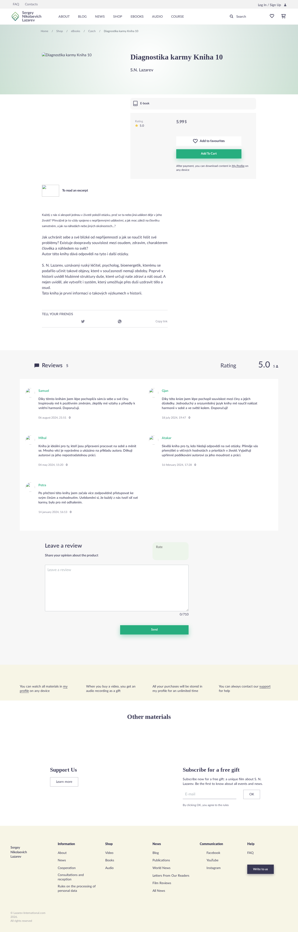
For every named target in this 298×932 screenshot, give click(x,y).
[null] (46, 322)
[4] (176, 555)
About (64, 16)
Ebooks (137, 16)
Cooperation (67, 868)
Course (177, 16)
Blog (82, 16)
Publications (161, 860)
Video (109, 853)
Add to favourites (211, 141)
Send (154, 629)
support (265, 686)
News (100, 16)
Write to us (260, 869)
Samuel (43, 391)
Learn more (64, 781)
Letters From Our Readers (170, 875)
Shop (117, 16)
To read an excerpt (74, 190)
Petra (42, 485)
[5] (182, 555)
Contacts (31, 4)
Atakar (166, 438)
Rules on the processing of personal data (77, 889)
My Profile (238, 166)
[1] (159, 555)
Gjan (165, 391)
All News (158, 890)
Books (109, 860)
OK (251, 794)
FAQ (16, 4)
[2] (165, 555)
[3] (170, 555)
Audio (157, 16)
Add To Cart (209, 153)
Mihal (42, 438)
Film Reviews (161, 883)
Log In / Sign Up (269, 5)
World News (161, 868)
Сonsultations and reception (71, 877)
